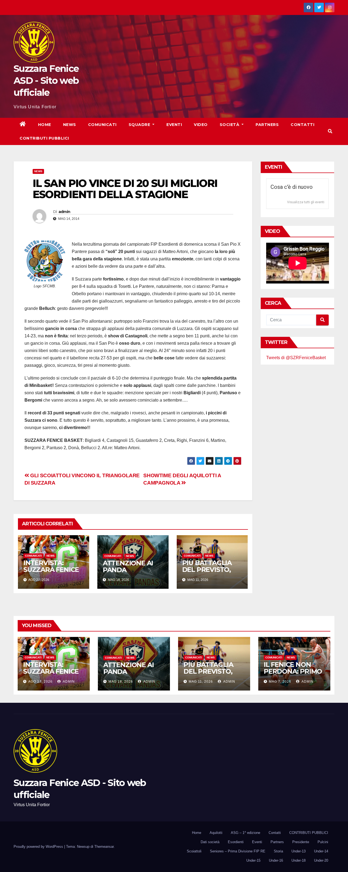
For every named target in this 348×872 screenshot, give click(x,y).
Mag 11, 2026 (201, 681)
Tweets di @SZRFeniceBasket (296, 357)
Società (230, 124)
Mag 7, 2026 (280, 681)
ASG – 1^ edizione (245, 833)
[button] (330, 131)
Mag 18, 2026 (120, 681)
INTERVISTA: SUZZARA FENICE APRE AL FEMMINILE (51, 573)
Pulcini (323, 842)
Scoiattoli (194, 851)
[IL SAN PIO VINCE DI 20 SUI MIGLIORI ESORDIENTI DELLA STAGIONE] (44, 261)
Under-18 (298, 860)
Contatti (302, 124)
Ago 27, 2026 (40, 681)
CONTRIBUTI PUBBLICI (308, 833)
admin (64, 211)
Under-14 (321, 851)
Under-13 (298, 851)
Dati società (210, 842)
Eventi (174, 124)
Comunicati (102, 124)
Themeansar (104, 847)
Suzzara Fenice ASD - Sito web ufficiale (46, 80)
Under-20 (321, 860)
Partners (267, 124)
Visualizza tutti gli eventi (305, 202)
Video (201, 124)
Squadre (140, 124)
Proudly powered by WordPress (39, 847)
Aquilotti (216, 833)
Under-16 (276, 860)
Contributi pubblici (44, 138)
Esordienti (236, 842)
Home (44, 124)
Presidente (300, 842)
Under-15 (253, 860)
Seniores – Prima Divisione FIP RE (237, 851)
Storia (278, 851)
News (69, 124)
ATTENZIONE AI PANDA (128, 566)
